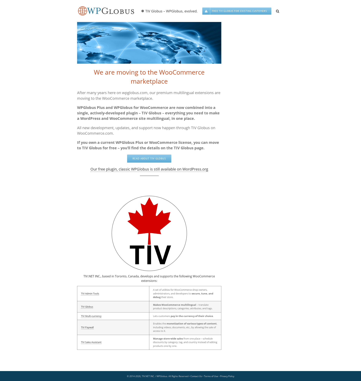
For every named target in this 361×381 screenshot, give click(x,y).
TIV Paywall (87, 327)
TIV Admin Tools (90, 293)
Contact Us (196, 376)
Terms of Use (211, 376)
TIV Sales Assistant (91, 342)
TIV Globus (87, 306)
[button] (277, 11)
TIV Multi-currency (91, 316)
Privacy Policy (227, 376)
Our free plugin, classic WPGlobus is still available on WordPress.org (149, 169)
